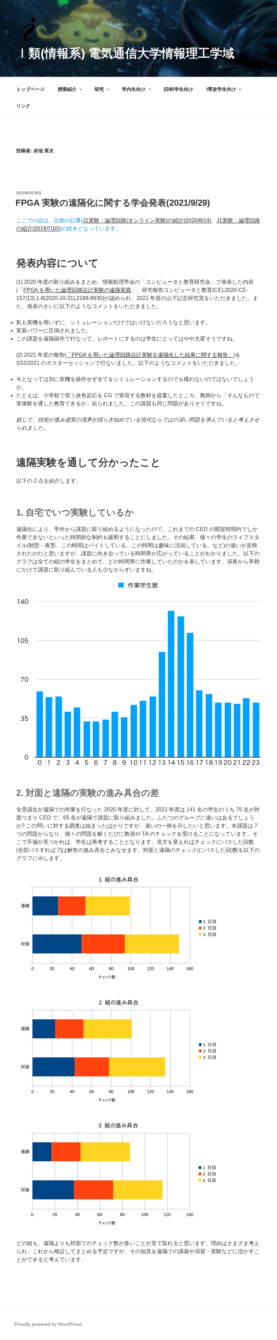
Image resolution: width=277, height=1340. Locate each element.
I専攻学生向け (221, 89)
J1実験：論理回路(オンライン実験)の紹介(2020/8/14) (147, 220)
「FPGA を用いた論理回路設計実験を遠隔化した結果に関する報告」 (149, 355)
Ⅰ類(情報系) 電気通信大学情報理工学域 (125, 53)
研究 (99, 89)
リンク (23, 105)
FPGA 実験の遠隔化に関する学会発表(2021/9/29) (113, 203)
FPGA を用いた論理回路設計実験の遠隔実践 (77, 290)
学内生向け (134, 89)
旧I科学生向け (178, 89)
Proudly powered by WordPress (48, 1324)
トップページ (30, 89)
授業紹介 (67, 89)
